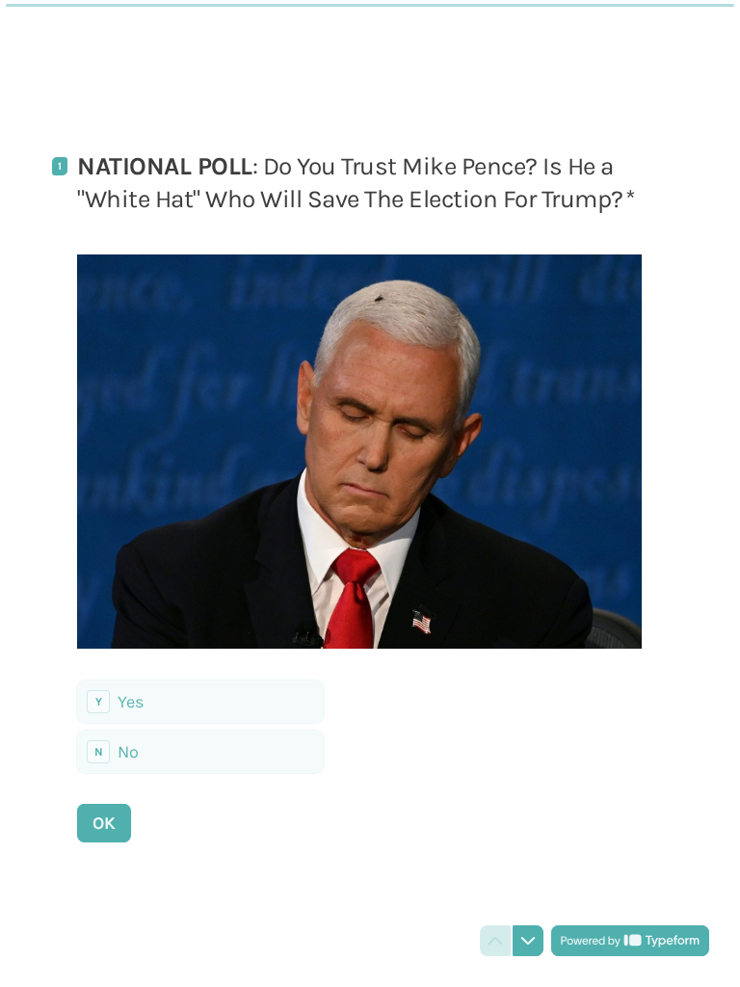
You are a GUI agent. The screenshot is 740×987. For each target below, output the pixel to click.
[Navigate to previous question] (495, 940)
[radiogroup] (200, 726)
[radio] (200, 701)
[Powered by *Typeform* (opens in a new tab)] (630, 940)
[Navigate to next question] (528, 940)
